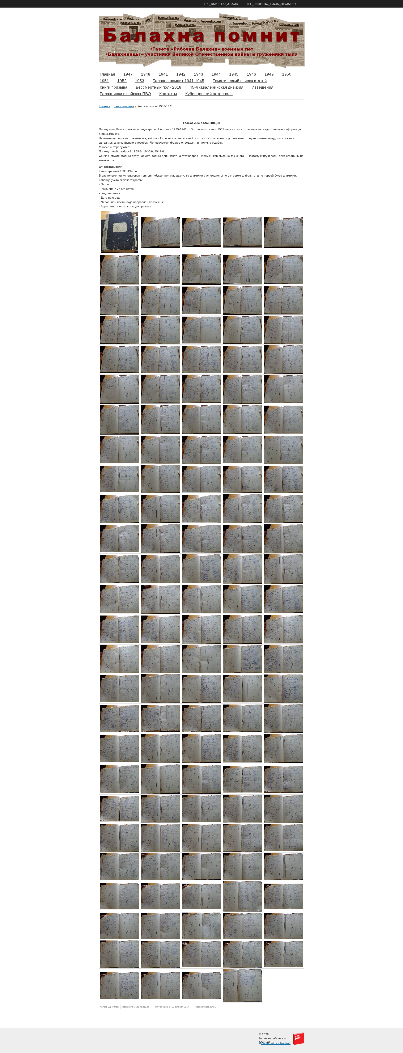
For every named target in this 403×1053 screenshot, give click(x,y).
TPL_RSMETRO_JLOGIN (221, 3)
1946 (251, 74)
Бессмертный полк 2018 (158, 87)
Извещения (262, 87)
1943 (198, 74)
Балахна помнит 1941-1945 (178, 81)
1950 (286, 74)
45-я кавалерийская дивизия (216, 87)
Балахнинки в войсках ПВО (125, 94)
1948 (145, 74)
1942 (181, 74)
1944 (216, 74)
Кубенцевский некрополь (209, 94)
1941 (163, 74)
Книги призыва (113, 87)
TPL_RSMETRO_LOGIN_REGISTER (271, 3)
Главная (107, 74)
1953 (139, 81)
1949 (269, 74)
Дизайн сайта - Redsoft (274, 1043)
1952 (122, 81)
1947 (128, 74)
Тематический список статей (240, 81)
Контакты (168, 94)
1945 (233, 74)
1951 (104, 81)
